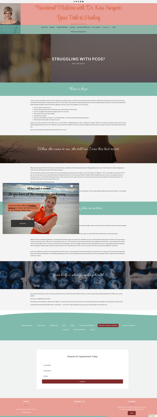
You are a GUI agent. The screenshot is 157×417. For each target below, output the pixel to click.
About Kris (45, 27)
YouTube (72, 27)
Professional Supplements (78, 31)
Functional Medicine (83, 27)
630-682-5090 (79, 409)
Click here (23, 223)
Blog (114, 27)
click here (64, 129)
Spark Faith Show (62, 27)
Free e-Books (95, 27)
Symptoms (106, 27)
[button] (132, 413)
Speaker (52, 27)
